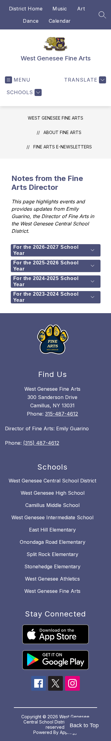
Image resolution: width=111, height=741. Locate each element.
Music (59, 9)
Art (81, 9)
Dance (31, 21)
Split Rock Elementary (52, 554)
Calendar (60, 21)
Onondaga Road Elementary (52, 542)
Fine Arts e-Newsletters (62, 146)
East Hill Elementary (52, 530)
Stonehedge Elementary (52, 566)
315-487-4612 (61, 414)
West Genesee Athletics (52, 579)
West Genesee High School (52, 493)
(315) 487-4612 (41, 443)
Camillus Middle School (52, 505)
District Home (26, 9)
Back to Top (84, 725)
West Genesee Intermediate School (52, 517)
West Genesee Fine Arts (55, 118)
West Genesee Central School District (52, 481)
